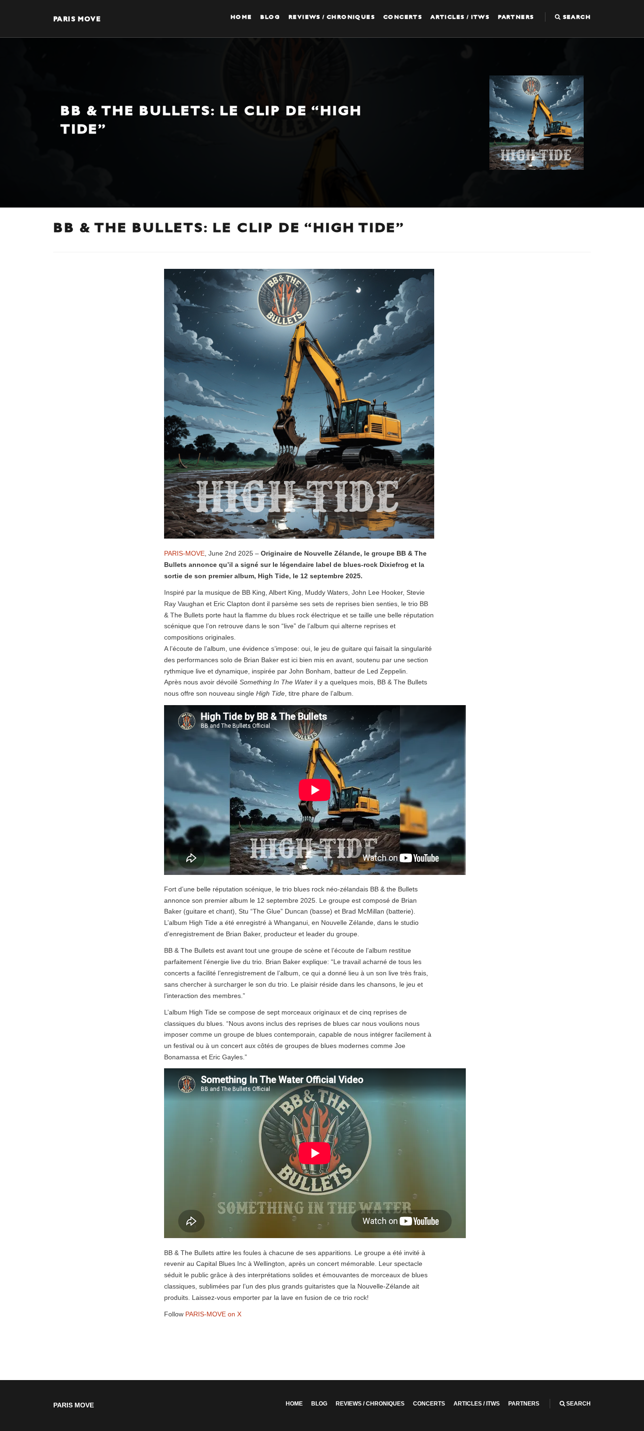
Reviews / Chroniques (332, 17)
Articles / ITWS (459, 17)
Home (241, 17)
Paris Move (77, 19)
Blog (270, 17)
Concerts (402, 17)
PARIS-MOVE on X (213, 1314)
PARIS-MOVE (184, 553)
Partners (516, 17)
